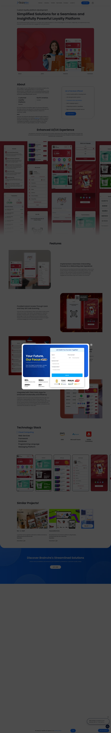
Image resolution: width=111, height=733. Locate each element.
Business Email (55, 360)
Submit (67, 375)
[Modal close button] (91, 345)
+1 (69, 357)
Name (53, 354)
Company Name (55, 366)
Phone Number (71, 354)
